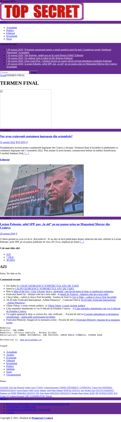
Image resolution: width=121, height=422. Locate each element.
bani (15, 383)
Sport (9, 39)
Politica (10, 30)
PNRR (13, 389)
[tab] (63, 250)
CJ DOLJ (39, 383)
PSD (37, 389)
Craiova (95, 383)
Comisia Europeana (51, 383)
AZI (8, 250)
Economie (11, 353)
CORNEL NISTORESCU (69, 383)
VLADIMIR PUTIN (37, 392)
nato (82, 386)
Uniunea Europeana (17, 392)
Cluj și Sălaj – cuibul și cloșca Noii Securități (94, 293)
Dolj (100, 383)
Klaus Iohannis (57, 386)
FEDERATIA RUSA (8, 386)
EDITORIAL (107, 383)
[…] (27, 149)
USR (27, 392)
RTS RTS (21, 138)
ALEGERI (4, 383)
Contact (10, 408)
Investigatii (11, 36)
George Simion (22, 386)
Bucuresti (20, 383)
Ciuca (33, 383)
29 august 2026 (7, 229)
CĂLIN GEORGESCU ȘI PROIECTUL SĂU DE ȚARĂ (49, 281)
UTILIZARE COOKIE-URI (20, 402)
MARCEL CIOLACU (71, 386)
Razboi (47, 389)
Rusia (81, 389)
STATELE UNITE (106, 389)
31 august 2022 (7, 138)
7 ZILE (10, 253)
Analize (10, 350)
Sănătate (10, 365)
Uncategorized (13, 370)
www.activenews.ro (31, 335)
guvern (36, 386)
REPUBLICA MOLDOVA (60, 389)
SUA (116, 389)
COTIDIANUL (85, 383)
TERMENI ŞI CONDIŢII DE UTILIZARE (28, 405)
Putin (42, 389)
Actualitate (11, 27)
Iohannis (43, 386)
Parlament (3, 389)
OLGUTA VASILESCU (105, 386)
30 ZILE (10, 256)
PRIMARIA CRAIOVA (26, 389)
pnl (9, 389)
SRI (96, 389)
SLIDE (92, 389)
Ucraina (3, 392)
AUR (11, 383)
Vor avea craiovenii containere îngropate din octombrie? (36, 132)
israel (49, 386)
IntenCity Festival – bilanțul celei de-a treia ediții (84, 290)
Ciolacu (28, 383)
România (74, 389)
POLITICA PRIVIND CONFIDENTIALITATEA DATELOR (37, 400)
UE (7, 392)
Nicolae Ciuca (90, 386)
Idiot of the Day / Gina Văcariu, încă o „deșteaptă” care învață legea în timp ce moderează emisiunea (63, 287)
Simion (86, 389)
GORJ (31, 386)
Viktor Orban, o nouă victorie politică (66, 301)
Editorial (10, 33)
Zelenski (49, 392)
